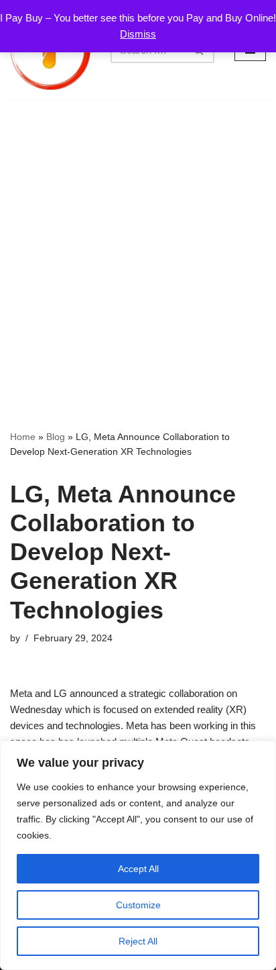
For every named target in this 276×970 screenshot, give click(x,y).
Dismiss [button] (138, 34)
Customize (138, 905)
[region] (138, 855)
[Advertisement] (138, 244)
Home (23, 436)
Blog (55, 436)
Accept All (138, 868)
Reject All (138, 941)
